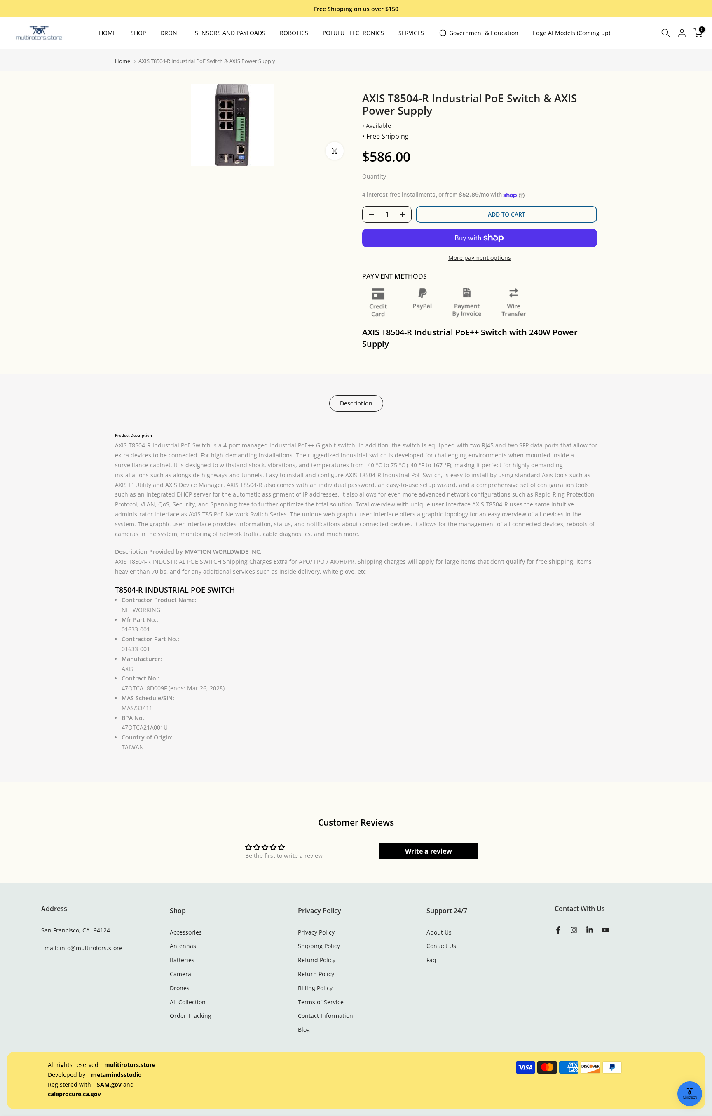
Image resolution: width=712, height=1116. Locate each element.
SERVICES (411, 33)
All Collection (188, 1002)
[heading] (356, 432)
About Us (439, 932)
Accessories (186, 932)
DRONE (170, 33)
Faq (431, 960)
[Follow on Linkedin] (589, 930)
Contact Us (441, 946)
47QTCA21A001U (145, 727)
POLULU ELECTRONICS (353, 33)
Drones (180, 988)
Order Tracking (190, 1015)
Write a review (428, 851)
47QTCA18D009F (173, 688)
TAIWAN (133, 747)
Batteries (182, 960)
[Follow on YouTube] (605, 930)
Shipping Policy (319, 946)
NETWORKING (141, 610)
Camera (180, 974)
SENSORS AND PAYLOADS (230, 33)
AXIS (128, 669)
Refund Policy (316, 960)
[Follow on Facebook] (558, 930)
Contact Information (325, 1015)
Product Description (133, 435)
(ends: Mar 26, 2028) (197, 688)
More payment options (479, 257)
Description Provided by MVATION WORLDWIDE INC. (188, 552)
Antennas (183, 946)
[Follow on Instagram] (574, 930)
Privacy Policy (316, 932)
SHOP (138, 33)
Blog (304, 1030)
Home (122, 61)
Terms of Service (321, 1002)
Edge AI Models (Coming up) (571, 33)
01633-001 (136, 629)
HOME (107, 33)
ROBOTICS (294, 33)
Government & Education (483, 33)
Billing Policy (315, 988)
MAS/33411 (137, 708)
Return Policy (316, 974)
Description (356, 403)
